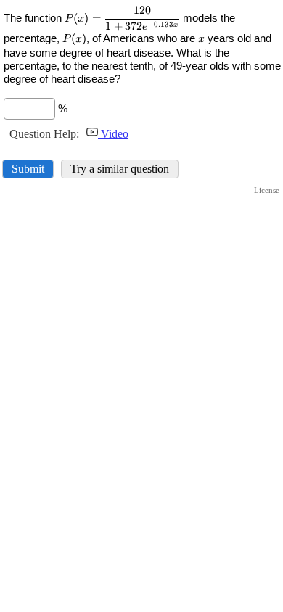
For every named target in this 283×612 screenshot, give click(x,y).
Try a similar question (119, 168)
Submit (28, 168)
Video (113, 134)
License (266, 190)
